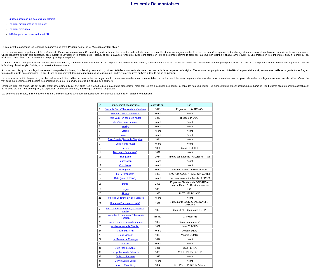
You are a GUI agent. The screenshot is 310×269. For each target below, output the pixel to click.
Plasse (125, 193)
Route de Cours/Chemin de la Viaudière (125, 109)
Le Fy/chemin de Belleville (125, 252)
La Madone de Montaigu (125, 239)
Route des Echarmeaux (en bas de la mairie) (125, 210)
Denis (125, 183)
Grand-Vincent (125, 235)
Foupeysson (125, 161)
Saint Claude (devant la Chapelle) (125, 139)
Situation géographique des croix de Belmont (32, 19)
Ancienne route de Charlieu (125, 226)
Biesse (125, 148)
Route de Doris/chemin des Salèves (125, 197)
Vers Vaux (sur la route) (125, 122)
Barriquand (125, 156)
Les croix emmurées (19, 29)
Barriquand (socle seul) (125, 152)
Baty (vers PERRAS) (125, 178)
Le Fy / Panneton (125, 174)
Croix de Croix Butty (125, 265)
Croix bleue (125, 165)
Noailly (125, 126)
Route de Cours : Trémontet (125, 113)
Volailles (125, 135)
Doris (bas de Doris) (125, 248)
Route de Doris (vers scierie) (125, 203)
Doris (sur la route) (125, 143)
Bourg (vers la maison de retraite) (125, 222)
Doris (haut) (125, 169)
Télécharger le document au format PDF (29, 34)
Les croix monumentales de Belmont (28, 24)
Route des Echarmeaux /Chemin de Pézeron (125, 216)
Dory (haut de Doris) (125, 260)
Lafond (125, 130)
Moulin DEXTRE (125, 230)
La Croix (125, 243)
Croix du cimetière (125, 256)
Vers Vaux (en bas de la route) (125, 118)
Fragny (125, 189)
